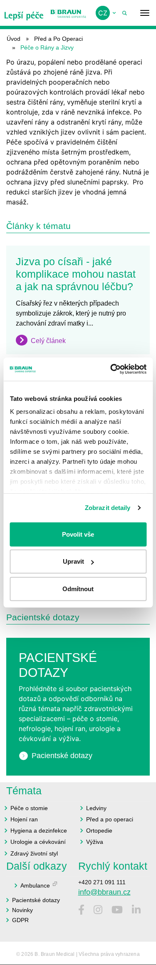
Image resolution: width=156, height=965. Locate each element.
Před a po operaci (109, 819)
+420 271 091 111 (102, 882)
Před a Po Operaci (58, 38)
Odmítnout (78, 588)
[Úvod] (24, 13)
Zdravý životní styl (34, 853)
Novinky (22, 910)
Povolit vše (78, 533)
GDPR (20, 920)
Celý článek (48, 340)
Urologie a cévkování (38, 841)
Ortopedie (99, 830)
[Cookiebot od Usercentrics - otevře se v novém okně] (111, 369)
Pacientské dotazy (62, 755)
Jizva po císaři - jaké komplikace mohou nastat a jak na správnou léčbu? (76, 274)
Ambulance (35, 885)
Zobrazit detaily (108, 507)
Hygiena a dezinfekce (38, 830)
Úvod (13, 38)
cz (102, 13)
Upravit (73, 561)
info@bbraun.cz (104, 892)
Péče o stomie (29, 808)
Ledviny (96, 808)
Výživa (94, 841)
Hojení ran (24, 819)
